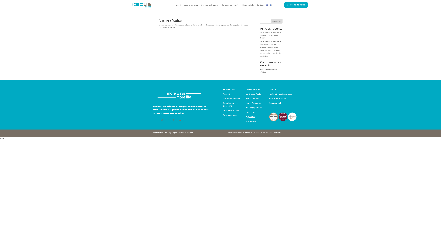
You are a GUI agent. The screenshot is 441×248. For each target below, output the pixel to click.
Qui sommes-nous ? (230, 5)
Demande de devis (296, 5)
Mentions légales (234, 132)
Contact (260, 5)
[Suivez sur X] (173, 120)
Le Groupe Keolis (253, 94)
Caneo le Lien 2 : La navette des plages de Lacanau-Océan (270, 35)
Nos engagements (254, 108)
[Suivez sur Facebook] (155, 120)
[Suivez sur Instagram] (161, 120)
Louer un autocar (191, 5)
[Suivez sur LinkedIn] (179, 120)
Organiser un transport (210, 5)
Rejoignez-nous (230, 115)
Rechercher (276, 21)
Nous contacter (276, 103)
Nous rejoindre (248, 5)
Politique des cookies (274, 132)
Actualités (250, 117)
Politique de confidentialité (253, 132)
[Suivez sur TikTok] (167, 120)
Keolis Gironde (252, 98)
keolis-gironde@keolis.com (281, 94)
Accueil (178, 5)
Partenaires (251, 121)
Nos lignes (250, 112)
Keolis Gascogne (253, 103)
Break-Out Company (163, 132)
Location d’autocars (231, 98)
